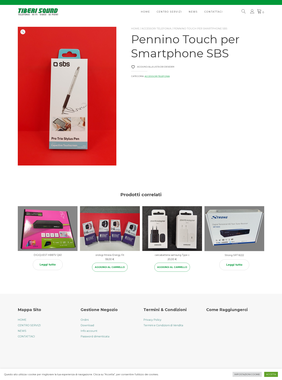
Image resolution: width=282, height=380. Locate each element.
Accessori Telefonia (156, 28)
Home (135, 28)
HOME (145, 11)
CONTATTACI (213, 11)
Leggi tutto (48, 264)
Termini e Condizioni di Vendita (163, 325)
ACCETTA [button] (271, 374)
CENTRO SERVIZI (169, 11)
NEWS (193, 11)
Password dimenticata (95, 336)
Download (87, 325)
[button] (22, 31)
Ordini (85, 319)
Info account (89, 330)
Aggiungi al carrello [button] (110, 267)
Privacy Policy (152, 319)
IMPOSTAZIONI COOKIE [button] (247, 374)
